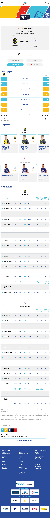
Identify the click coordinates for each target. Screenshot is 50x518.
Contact (43, 514)
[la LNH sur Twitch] (6, 430)
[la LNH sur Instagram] (2, 430)
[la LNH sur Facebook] (9, 430)
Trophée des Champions (38, 467)
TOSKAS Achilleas (7, 235)
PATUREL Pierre (7, 240)
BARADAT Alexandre (8, 352)
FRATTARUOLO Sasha (8, 229)
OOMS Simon (6, 368)
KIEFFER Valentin (7, 292)
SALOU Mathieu (7, 315)
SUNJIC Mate (6, 393)
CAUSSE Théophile (8, 331)
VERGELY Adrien (7, 224)
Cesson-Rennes (35, 45)
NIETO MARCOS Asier (8, 362)
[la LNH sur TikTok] (15, 430)
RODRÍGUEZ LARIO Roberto (7, 287)
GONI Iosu (6, 256)
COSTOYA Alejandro (8, 250)
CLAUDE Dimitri (7, 214)
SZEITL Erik (6, 336)
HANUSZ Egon (7, 320)
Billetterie (38, 464)
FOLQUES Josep (7, 373)
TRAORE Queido (7, 203)
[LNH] (25, 3)
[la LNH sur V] (12, 430)
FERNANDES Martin (8, 272)
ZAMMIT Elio (6, 219)
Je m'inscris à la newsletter (24, 440)
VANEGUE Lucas (7, 266)
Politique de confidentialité (27, 514)
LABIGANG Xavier (7, 347)
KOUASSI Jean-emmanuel (7, 399)
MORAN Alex (6, 357)
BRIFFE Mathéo (7, 341)
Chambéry (15, 45)
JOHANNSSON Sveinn (8, 208)
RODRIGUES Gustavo (8, 378)
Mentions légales (8, 514)
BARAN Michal (7, 326)
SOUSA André (7, 245)
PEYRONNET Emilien (8, 261)
